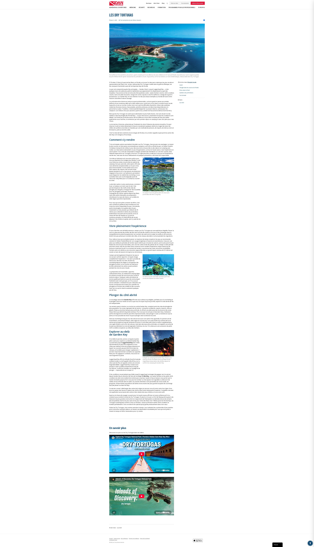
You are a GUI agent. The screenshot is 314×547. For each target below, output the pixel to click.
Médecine (133, 7)
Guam (181, 85)
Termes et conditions (134, 538)
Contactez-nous (113, 540)
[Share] (204, 20)
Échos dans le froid (184, 90)
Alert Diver (157, 3)
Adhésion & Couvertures (117, 7)
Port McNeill (182, 95)
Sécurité (141, 7)
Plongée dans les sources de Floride (189, 87)
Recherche (167, 3)
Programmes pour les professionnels (182, 7)
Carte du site (117, 538)
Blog (163, 3)
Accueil (111, 538)
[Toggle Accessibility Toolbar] (310, 543)
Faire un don (174, 3)
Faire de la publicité (145, 538)
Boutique (148, 3)
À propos (201, 7)
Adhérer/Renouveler (197, 3)
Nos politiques (124, 538)
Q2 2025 (181, 102)
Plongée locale (192, 82)
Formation (162, 7)
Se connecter (185, 3)
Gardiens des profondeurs (186, 92)
